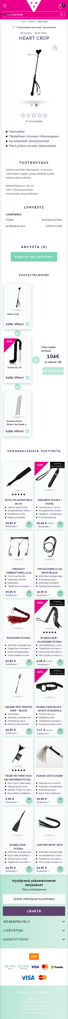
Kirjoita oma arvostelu (34, 257)
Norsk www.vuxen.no (34, 1009)
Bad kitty (43, 21)
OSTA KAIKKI (53, 371)
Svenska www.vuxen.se (34, 1002)
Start (23, 21)
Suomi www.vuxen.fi (34, 1005)
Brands (32, 21)
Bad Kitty (41, 33)
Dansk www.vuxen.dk (34, 1012)
